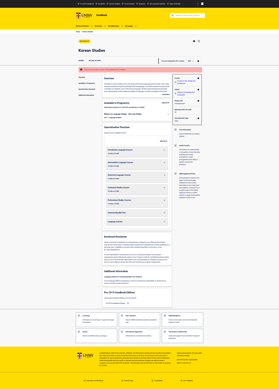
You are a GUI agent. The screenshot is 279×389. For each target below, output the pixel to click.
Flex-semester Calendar (157, 4)
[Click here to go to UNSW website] (84, 16)
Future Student (129, 4)
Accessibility (158, 380)
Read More (166, 95)
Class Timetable (175, 4)
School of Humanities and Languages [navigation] (186, 93)
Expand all (165, 103)
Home (78, 32)
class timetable (112, 250)
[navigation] (117, 303)
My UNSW (101, 4)
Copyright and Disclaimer (94, 380)
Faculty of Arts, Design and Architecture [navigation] (186, 82)
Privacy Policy (128, 380)
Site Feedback (188, 380)
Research (142, 4)
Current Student (114, 4)
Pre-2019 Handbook (87, 4)
